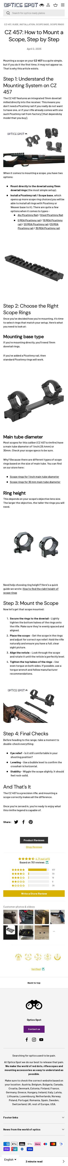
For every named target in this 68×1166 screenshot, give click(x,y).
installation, (28, 24)
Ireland (42, 1092)
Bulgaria (47, 1084)
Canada (58, 1084)
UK (29, 1104)
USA (52, 1104)
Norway (56, 1096)
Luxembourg (27, 1096)
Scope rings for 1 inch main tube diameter (34, 476)
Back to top (34, 982)
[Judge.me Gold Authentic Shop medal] (28, 957)
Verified (36, 969)
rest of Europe (40, 1104)
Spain (44, 1100)
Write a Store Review (34, 893)
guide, (16, 24)
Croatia (13, 1088)
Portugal (23, 1100)
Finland (45, 1088)
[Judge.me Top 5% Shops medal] (57, 957)
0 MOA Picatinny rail (29, 220)
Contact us (34, 1029)
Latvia (58, 1092)
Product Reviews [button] (34, 840)
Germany (11, 1092)
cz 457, (8, 24)
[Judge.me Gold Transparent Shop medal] (38, 957)
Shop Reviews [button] (34, 846)
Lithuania (12, 1096)
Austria (26, 1084)
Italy (50, 1092)
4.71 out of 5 (42, 858)
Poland (13, 1100)
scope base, (43, 24)
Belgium (36, 1084)
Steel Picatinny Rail (51, 214)
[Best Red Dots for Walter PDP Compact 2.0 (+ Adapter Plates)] (63, 1161)
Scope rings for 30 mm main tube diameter (35, 481)
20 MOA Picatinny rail (36, 224)
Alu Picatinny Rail (28, 214)
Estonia (34, 1088)
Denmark (24, 1088)
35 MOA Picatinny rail (47, 228)
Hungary (32, 1092)
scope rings (57, 24)
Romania (35, 1100)
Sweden (54, 1100)
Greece (22, 1092)
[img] (34, 859)
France (55, 1088)
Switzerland (19, 1104)
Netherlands (43, 1096)
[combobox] (34, 13)
